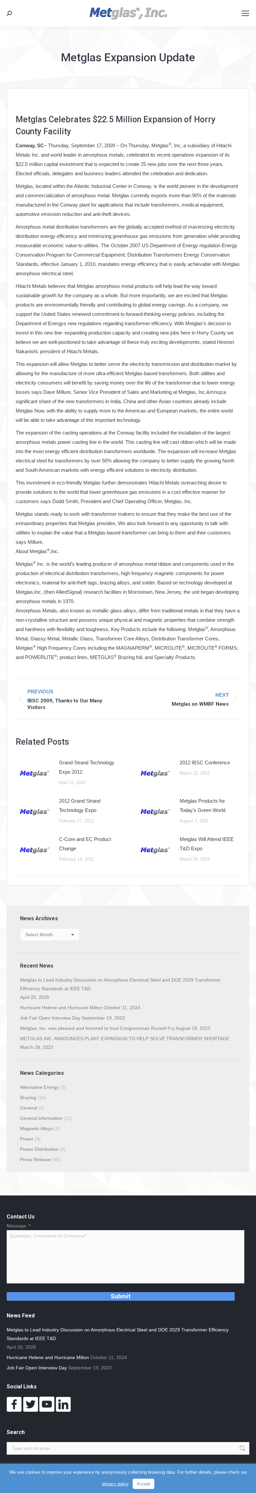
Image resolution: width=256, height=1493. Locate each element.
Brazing (28, 1097)
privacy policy (115, 1483)
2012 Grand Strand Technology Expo (79, 805)
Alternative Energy (39, 1087)
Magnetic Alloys (36, 1128)
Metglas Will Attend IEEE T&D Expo (207, 843)
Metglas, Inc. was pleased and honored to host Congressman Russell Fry (97, 1028)
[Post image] (34, 773)
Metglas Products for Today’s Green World (202, 805)
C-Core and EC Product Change (85, 843)
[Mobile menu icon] (245, 13)
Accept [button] (143, 1483)
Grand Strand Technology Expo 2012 (86, 767)
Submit (121, 1296)
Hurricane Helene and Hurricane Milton (61, 1007)
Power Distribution (39, 1149)
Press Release (35, 1159)
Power (26, 1138)
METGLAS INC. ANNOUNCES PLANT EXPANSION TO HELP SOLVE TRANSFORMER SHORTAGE (124, 1038)
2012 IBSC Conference (205, 762)
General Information (41, 1118)
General (28, 1108)
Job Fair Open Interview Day (50, 1018)
